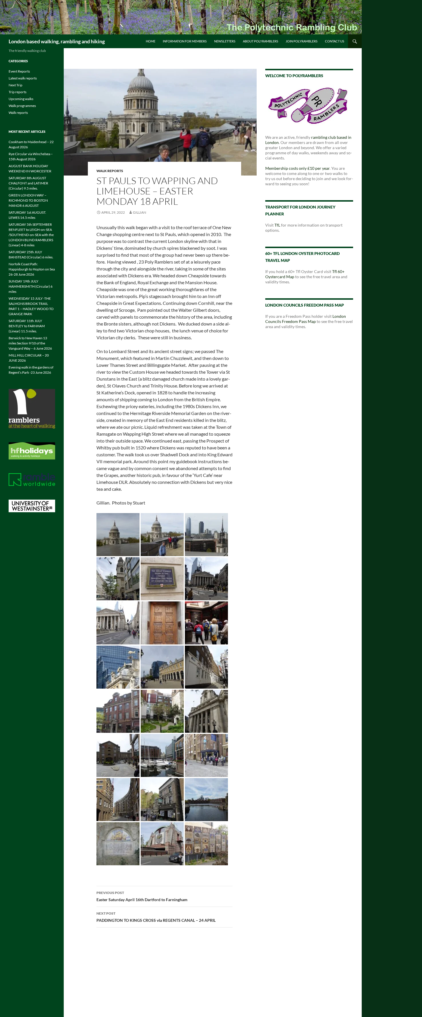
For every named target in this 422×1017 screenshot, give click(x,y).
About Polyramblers (260, 41)
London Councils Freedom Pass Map (305, 319)
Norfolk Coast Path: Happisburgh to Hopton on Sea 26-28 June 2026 (32, 269)
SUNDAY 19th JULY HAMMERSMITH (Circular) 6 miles (31, 286)
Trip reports (17, 92)
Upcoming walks (21, 99)
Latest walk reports (23, 78)
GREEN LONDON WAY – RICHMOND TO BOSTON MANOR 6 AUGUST (28, 200)
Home (150, 41)
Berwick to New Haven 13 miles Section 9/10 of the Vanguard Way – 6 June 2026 (30, 343)
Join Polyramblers (302, 41)
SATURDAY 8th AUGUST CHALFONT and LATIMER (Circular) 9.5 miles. (28, 183)
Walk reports (109, 171)
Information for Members (185, 41)
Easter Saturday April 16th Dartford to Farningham (141, 896)
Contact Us (334, 41)
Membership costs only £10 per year (297, 168)
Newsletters (224, 41)
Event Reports (19, 71)
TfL (277, 225)
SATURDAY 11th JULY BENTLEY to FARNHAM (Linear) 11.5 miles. (27, 326)
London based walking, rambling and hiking (57, 41)
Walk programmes (22, 106)
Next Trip (15, 85)
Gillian (139, 212)
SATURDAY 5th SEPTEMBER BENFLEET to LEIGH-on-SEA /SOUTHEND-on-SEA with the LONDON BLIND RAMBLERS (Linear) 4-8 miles (31, 234)
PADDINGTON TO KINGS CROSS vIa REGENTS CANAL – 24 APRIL (156, 917)
